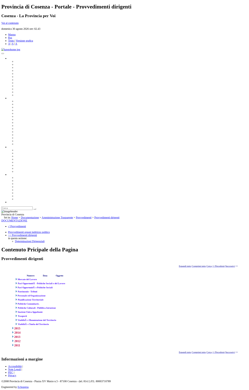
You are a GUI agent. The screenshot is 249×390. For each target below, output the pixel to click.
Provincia (13, 174)
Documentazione (17, 147)
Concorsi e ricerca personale (30, 156)
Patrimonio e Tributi (25, 119)
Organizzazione (16, 98)
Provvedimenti (83, 217)
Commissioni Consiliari (27, 73)
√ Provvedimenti (17, 226)
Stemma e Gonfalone (26, 177)
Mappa (12, 34)
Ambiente (20, 131)
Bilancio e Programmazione (30, 107)
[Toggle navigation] (2, 53)
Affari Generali (23, 104)
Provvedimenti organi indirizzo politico (29, 232)
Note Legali (14, 369)
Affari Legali (22, 113)
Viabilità (19, 137)
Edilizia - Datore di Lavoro (29, 134)
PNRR (18, 122)
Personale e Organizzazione (30, 110)
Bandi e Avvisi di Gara (27, 153)
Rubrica (12, 202)
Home (14, 217)
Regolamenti (21, 171)
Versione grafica (24, 40)
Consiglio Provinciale (26, 64)
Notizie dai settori (24, 92)
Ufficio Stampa (23, 88)
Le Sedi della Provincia (27, 183)
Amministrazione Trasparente (30, 162)
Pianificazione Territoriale (28, 128)
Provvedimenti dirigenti (106, 217)
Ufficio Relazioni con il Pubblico (32, 85)
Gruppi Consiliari (24, 76)
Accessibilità (15, 366)
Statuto (18, 168)
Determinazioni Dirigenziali (30, 241)
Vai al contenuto (10, 23)
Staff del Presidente (25, 144)
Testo (11, 40)
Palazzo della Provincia (27, 180)
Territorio (20, 189)
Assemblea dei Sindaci (27, 70)
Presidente (20, 61)
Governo (12, 58)
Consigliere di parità (25, 79)
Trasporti (19, 125)
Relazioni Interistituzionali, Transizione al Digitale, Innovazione (49, 116)
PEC (10, 372)
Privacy (12, 375)
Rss (10, 37)
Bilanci (19, 159)
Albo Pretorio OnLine (26, 150)
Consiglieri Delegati (25, 67)
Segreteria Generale (25, 140)
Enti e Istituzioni (23, 199)
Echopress (23, 387)
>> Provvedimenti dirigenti (22, 235)
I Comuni (20, 192)
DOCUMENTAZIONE (14, 220)
